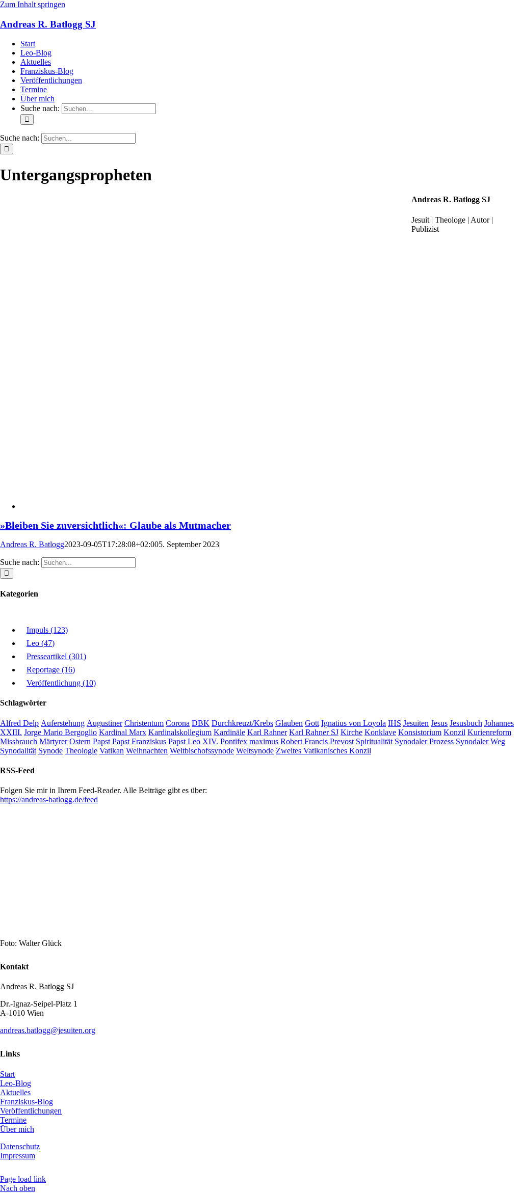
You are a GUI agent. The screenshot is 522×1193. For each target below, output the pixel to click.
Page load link (23, 1179)
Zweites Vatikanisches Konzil (323, 750)
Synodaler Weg (480, 741)
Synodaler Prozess (424, 741)
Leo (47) (41, 643)
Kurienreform (489, 732)
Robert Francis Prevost (317, 741)
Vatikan (111, 750)
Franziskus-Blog (26, 1101)
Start (7, 1074)
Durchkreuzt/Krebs (242, 723)
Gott (312, 723)
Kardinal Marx (122, 732)
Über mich (17, 1129)
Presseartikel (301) (56, 656)
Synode (50, 750)
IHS (394, 723)
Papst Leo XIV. (193, 741)
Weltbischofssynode (202, 750)
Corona (178, 723)
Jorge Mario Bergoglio (60, 732)
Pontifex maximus (249, 741)
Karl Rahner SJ (313, 732)
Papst (101, 741)
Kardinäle (229, 732)
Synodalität (18, 750)
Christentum (144, 723)
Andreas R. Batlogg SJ (48, 24)
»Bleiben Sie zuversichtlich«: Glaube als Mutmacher (115, 525)
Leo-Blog (15, 1083)
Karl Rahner (267, 732)
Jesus (439, 723)
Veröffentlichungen (31, 1110)
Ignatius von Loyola (353, 723)
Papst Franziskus (139, 741)
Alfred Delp (19, 723)
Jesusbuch (466, 723)
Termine (13, 1120)
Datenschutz (20, 1146)
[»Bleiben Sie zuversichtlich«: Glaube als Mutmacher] (215, 506)
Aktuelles (15, 1092)
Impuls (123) (47, 630)
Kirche (351, 732)
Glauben (289, 723)
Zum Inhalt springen (32, 4)
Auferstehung (63, 723)
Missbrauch (18, 741)
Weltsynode (255, 750)
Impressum (17, 1155)
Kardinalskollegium (180, 732)
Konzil (454, 732)
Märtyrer (53, 741)
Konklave (380, 732)
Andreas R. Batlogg (32, 544)
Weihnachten (147, 750)
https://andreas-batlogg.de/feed (49, 799)
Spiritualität (374, 741)
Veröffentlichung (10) (61, 683)
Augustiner (104, 723)
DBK (201, 723)
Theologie (81, 750)
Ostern (80, 741)
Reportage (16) (51, 669)
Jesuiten (416, 723)
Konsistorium (419, 732)
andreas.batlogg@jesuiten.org (47, 1030)
